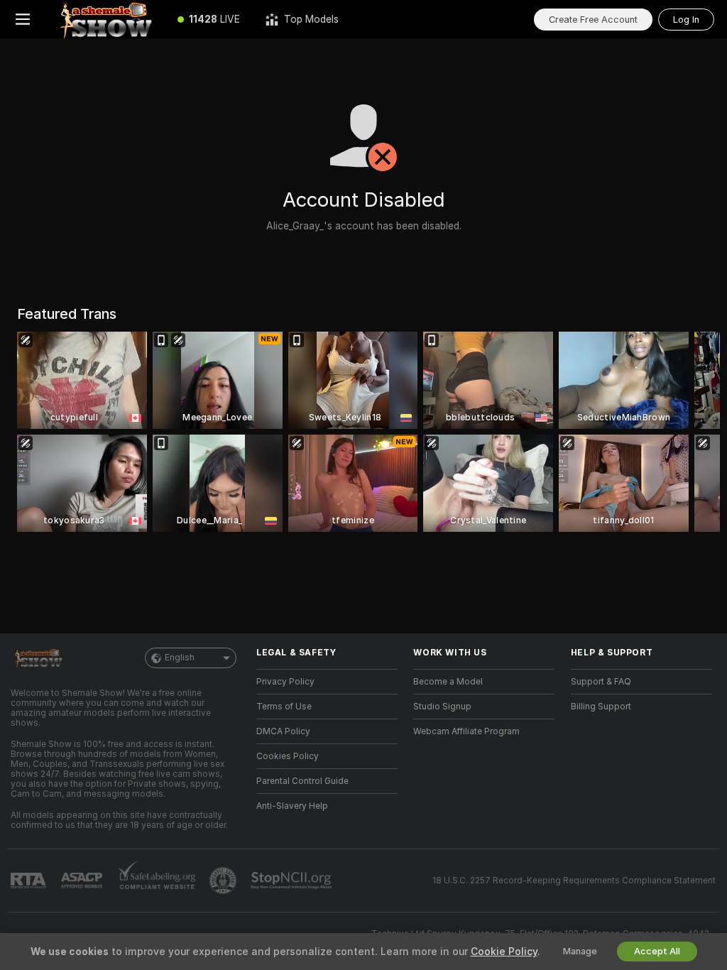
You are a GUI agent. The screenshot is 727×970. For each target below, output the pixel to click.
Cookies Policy (287, 756)
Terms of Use (284, 707)
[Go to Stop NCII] (292, 880)
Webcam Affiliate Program (466, 731)
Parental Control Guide (302, 781)
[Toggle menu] (22, 19)
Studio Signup (442, 707)
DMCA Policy (283, 731)
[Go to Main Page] (105, 19)
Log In (686, 19)
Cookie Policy (504, 951)
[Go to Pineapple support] (224, 880)
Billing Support (601, 707)
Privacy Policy (285, 682)
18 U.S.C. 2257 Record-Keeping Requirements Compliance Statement (574, 880)
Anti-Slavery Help (292, 806)
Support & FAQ (601, 682)
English (180, 658)
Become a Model (448, 682)
